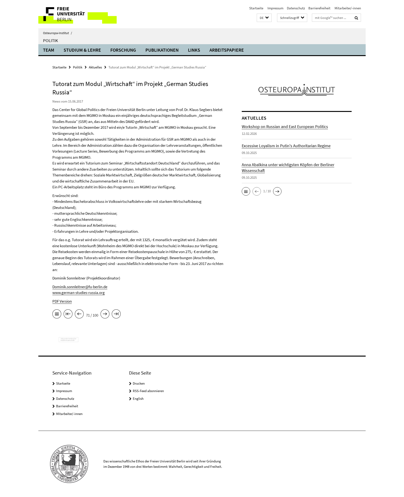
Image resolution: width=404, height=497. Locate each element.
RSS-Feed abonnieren (148, 391)
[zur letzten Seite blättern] (116, 314)
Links (194, 50)
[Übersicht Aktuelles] (56, 314)
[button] (264, 18)
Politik (50, 40)
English (138, 398)
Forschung (123, 50)
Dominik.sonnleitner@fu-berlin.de (79, 286)
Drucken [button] (139, 383)
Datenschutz (296, 8)
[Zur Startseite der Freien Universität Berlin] (77, 14)
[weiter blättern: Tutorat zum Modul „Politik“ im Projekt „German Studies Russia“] (105, 314)
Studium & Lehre (82, 50)
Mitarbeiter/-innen (347, 8)
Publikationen (162, 50)
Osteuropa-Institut (57, 33)
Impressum (275, 8)
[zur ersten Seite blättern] (68, 314)
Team (48, 50)
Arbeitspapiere (226, 50)
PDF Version (62, 301)
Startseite (256, 8)
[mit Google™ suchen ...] (356, 17)
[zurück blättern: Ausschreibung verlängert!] (79, 314)
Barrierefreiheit (319, 8)
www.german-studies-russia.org (78, 292)
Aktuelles (95, 67)
